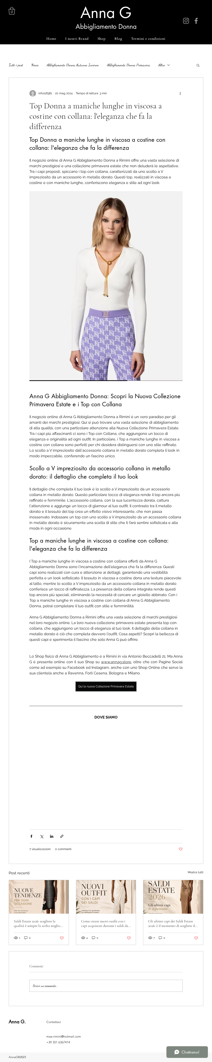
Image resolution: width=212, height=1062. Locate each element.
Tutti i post (16, 65)
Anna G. (17, 1022)
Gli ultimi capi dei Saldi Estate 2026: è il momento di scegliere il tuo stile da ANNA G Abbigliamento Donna (171, 923)
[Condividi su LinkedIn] (52, 836)
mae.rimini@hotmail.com (63, 1036)
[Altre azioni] (180, 93)
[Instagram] (186, 21)
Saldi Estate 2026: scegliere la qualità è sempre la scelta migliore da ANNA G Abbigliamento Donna (38, 923)
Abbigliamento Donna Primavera (128, 65)
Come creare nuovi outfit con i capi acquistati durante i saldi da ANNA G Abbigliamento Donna (105, 923)
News (35, 65)
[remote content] (106, 773)
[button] (12, 11)
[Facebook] (196, 21)
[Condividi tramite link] (62, 836)
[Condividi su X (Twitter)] (41, 836)
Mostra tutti (195, 872)
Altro (161, 65)
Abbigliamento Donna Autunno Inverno (73, 65)
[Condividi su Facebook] (31, 836)
